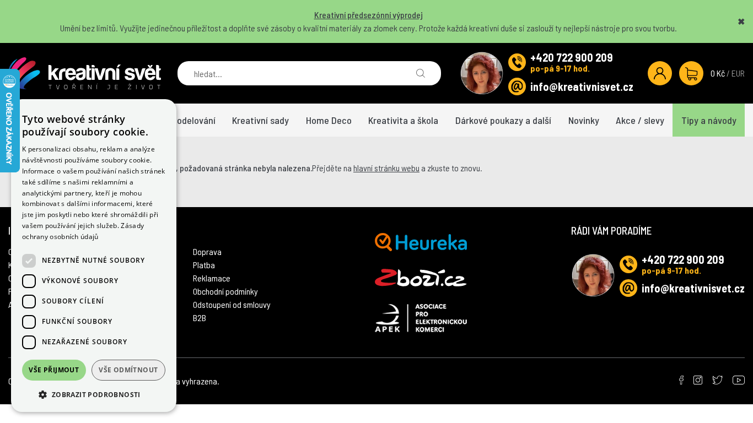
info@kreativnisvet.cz (581, 86)
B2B (199, 317)
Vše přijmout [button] (54, 370)
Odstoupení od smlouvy (232, 304)
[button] (93, 394)
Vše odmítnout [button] (128, 370)
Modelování (193, 120)
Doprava (207, 251)
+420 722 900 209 (571, 57)
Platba (204, 264)
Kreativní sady (260, 120)
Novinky (583, 120)
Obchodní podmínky (225, 291)
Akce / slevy (640, 120)
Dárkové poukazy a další (503, 120)
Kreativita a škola (403, 120)
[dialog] (93, 255)
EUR (738, 73)
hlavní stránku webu (386, 167)
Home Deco (329, 120)
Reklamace (211, 278)
